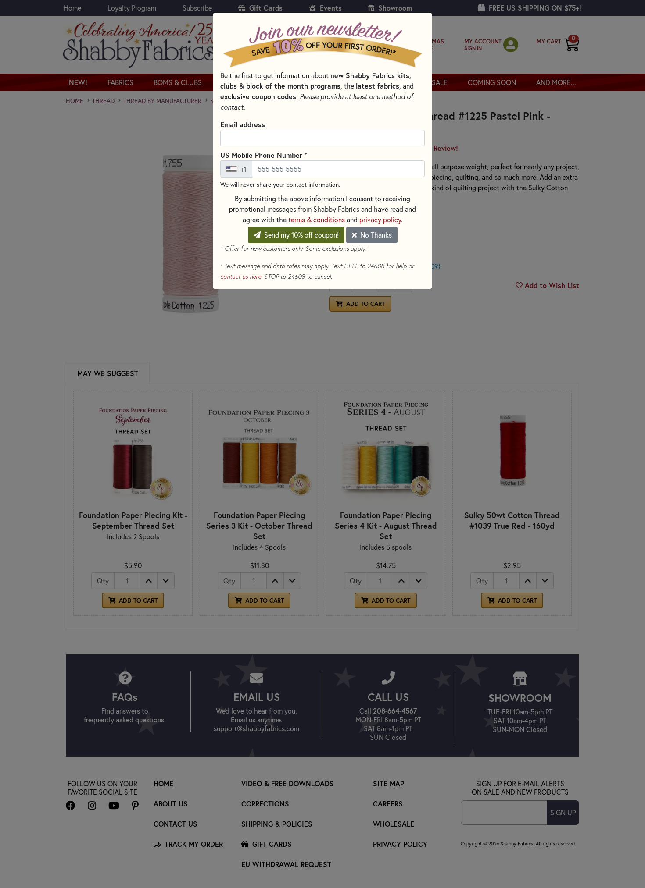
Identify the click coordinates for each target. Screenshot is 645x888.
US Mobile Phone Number (263, 155)
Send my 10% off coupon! (300, 234)
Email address (242, 124)
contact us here (240, 277)
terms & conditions (316, 219)
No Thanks (375, 234)
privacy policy (380, 219)
